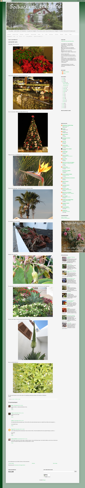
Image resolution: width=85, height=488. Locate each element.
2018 (63, 79)
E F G (20, 36)
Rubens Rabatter (65, 181)
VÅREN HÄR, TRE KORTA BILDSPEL (67, 41)
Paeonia (56, 34)
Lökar (46, 34)
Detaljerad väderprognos (65, 218)
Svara (12, 409)
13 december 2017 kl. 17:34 (18, 420)
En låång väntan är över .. (66, 207)
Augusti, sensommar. (65, 126)
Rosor (66, 34)
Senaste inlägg (11, 463)
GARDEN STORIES (65, 203)
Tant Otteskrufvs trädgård (67, 148)
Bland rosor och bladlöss (66, 192)
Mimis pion (64, 182)
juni (64, 94)
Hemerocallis (33, 34)
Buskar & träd (15, 34)
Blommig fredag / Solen (71, 278)
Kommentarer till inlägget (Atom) (19, 465)
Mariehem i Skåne (65, 188)
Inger (12, 405)
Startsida (9, 34)
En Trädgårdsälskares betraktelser (68, 177)
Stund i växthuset (66, 83)
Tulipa (70, 34)
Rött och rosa (69, 264)
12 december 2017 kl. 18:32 (18, 405)
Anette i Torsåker (66, 71)
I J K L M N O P (29, 36)
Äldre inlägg (55, 463)
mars (64, 98)
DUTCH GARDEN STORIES (67, 174)
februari (64, 100)
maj (64, 95)
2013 (63, 107)
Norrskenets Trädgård (66, 170)
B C (14, 36)
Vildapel (63, 135)
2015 (63, 104)
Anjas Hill (13, 429)
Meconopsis (64, 142)
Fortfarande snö (64, 171)
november (65, 87)
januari (64, 101)
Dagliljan (64, 128)
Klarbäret (64, 131)
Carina (12, 420)
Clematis (21, 34)
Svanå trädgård (65, 134)
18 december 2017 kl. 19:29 (19, 429)
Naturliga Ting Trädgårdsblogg (67, 199)
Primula (61, 34)
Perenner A (9, 36)
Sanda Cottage (65, 145)
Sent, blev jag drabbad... (66, 146)
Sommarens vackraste (71, 315)
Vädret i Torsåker (64, 217)
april (64, 97)
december (65, 82)
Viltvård (63, 178)
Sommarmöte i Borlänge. (66, 211)
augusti (64, 91)
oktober (64, 88)
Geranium (27, 34)
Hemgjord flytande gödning (66, 200)
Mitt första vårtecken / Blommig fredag (70, 301)
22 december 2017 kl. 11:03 (22, 438)
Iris (42, 34)
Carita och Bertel (14, 438)
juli (63, 92)
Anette (64, 73)
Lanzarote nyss (65, 85)
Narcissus (51, 34)
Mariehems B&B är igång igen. (67, 189)
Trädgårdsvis (64, 210)
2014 (63, 106)
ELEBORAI (64, 204)
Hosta (39, 34)
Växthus (63, 159)
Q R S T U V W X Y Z (38, 36)
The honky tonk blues (65, 175)
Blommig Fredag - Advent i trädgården (68, 193)
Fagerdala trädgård (65, 185)
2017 (63, 81)
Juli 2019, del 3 (64, 152)
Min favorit (69, 293)
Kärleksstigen (64, 151)
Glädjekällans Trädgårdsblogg (67, 125)
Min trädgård (64, 158)
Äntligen (68, 308)
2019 (63, 78)
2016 (63, 103)
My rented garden (65, 206)
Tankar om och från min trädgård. (68, 162)
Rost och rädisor (65, 155)
